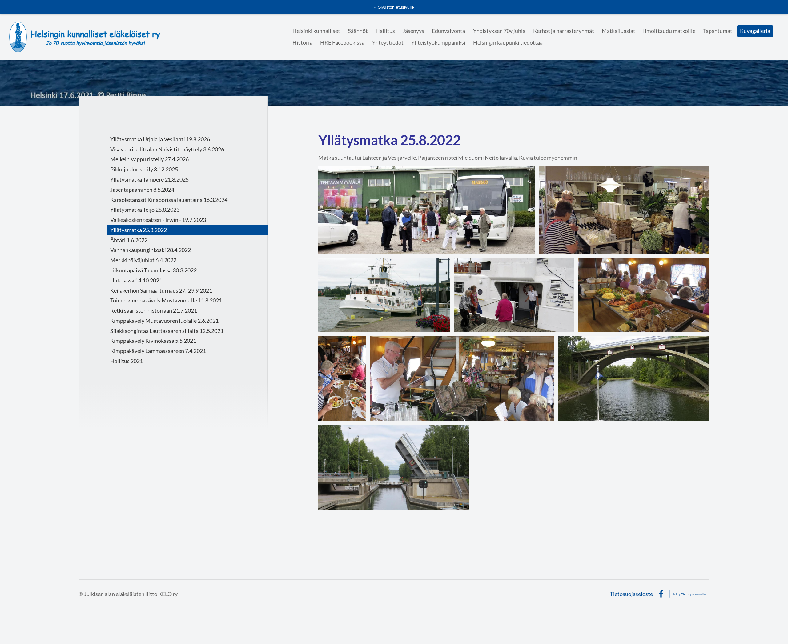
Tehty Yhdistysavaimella (689, 594)
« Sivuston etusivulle (394, 7)
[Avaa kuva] (426, 210)
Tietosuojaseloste (631, 594)
